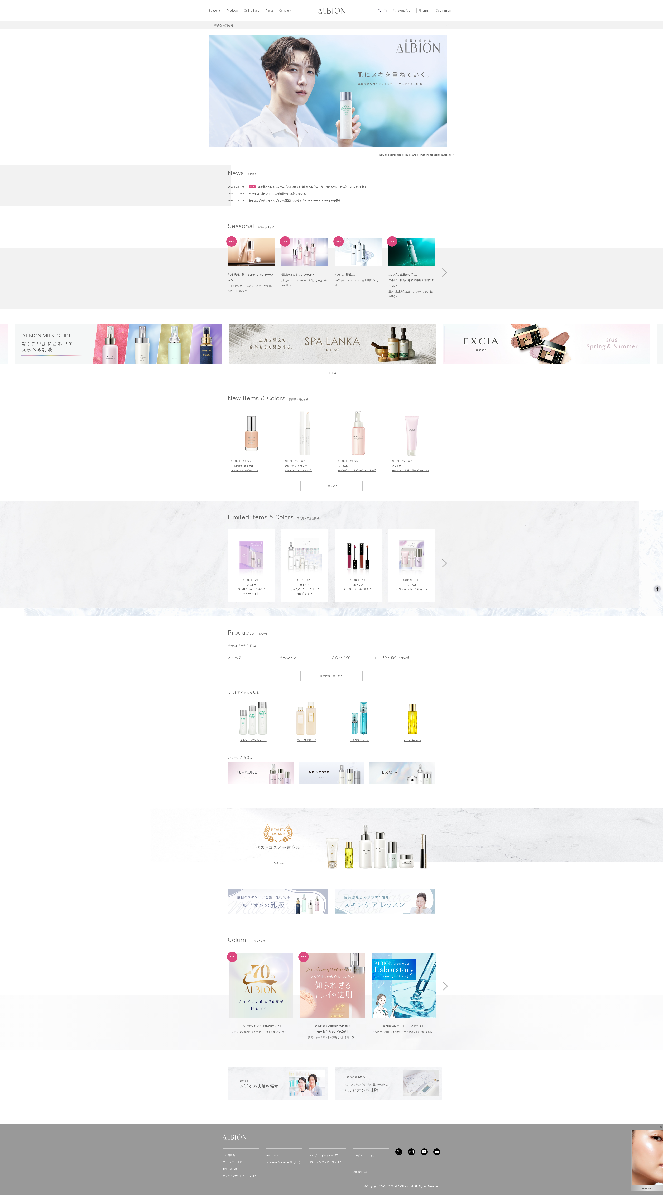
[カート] (385, 11)
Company (285, 10)
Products (232, 10)
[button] (444, 272)
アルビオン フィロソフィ (323, 1162)
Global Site (446, 10)
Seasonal (215, 10)
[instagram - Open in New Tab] (411, 1151)
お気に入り (404, 10)
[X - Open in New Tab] (398, 1151)
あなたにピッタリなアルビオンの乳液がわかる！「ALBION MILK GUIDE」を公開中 (295, 200)
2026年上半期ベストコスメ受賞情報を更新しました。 (278, 193)
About (269, 10)
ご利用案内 (229, 1155)
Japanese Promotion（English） (283, 1162)
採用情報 (357, 1171)
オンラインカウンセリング (237, 1175)
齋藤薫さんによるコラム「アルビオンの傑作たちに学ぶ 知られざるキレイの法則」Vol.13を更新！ (312, 186)
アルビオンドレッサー (321, 1155)
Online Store (251, 10)
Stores (426, 10)
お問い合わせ (230, 1169)
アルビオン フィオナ (364, 1155)
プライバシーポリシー (235, 1162)
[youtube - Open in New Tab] (424, 1151)
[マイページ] (379, 11)
